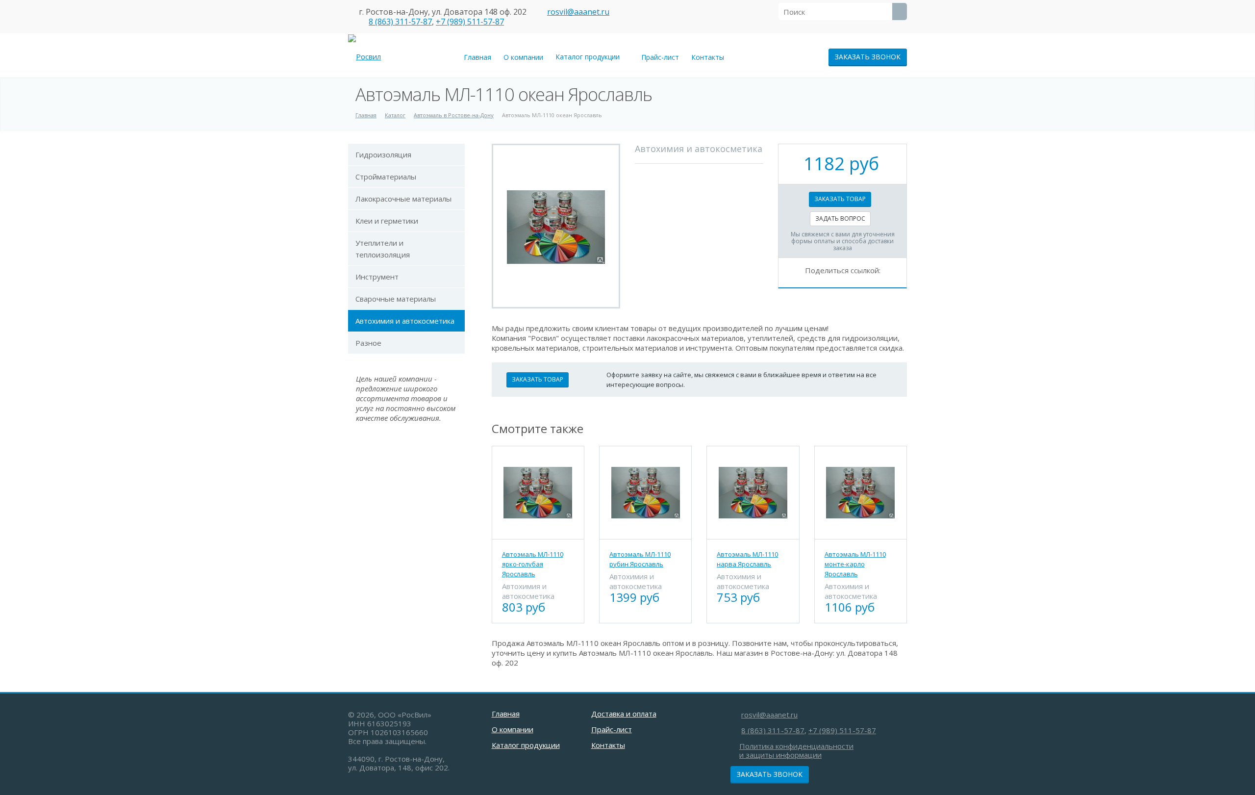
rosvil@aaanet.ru (578, 11)
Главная (477, 57)
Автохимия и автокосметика (404, 321)
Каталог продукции (589, 56)
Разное (368, 343)
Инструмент (377, 277)
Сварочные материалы (395, 299)
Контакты (707, 57)
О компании (523, 57)
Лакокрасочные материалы (403, 199)
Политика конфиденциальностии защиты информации (796, 750)
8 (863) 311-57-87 (400, 21)
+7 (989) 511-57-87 (470, 21)
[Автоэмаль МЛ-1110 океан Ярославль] (556, 226)
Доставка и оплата (623, 713)
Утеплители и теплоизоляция (382, 248)
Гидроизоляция (383, 154)
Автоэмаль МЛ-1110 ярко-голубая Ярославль (532, 564)
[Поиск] (899, 11)
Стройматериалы (385, 176)
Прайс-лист (660, 57)
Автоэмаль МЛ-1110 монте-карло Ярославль (855, 564)
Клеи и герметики (386, 221)
